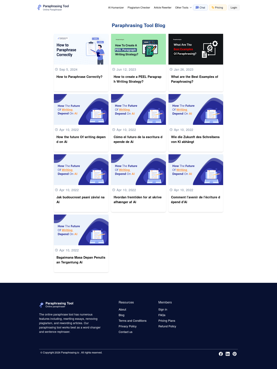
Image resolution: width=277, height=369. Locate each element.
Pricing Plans (166, 320)
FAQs (161, 315)
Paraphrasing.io (69, 352)
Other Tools (181, 7)
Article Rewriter (162, 7)
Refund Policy (167, 326)
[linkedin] (228, 354)
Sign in (162, 309)
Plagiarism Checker (139, 7)
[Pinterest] (235, 354)
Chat (202, 7)
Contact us (125, 332)
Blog (121, 315)
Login (234, 7)
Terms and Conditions (133, 320)
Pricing (219, 7)
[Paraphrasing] (53, 7)
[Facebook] (221, 354)
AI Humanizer (116, 7)
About (122, 309)
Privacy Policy (128, 326)
